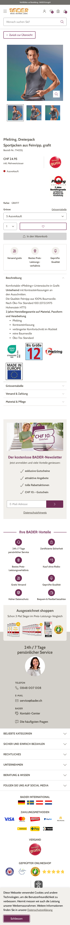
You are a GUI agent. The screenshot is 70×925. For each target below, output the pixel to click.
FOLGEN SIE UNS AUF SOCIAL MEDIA (25, 785)
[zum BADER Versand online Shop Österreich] (39, 802)
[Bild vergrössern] (56, 94)
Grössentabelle (59, 209)
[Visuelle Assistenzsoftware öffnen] (37, 884)
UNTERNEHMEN (13, 764)
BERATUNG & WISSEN (16, 775)
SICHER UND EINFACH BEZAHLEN (24, 744)
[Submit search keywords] (62, 22)
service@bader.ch (31, 701)
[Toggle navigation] (5, 11)
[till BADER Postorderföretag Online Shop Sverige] (30, 802)
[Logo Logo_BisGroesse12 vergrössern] (33, 351)
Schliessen (17, 918)
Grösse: (7, 209)
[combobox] (35, 22)
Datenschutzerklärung (39, 910)
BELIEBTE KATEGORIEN (17, 733)
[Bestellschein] (58, 11)
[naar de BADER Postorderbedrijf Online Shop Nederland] (48, 802)
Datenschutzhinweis (35, 512)
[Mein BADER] (44, 11)
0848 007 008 (30, 688)
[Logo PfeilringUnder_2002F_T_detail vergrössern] (58, 186)
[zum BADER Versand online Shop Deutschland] (21, 802)
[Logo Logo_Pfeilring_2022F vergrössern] (53, 352)
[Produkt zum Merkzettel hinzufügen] (43, 226)
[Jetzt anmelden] (54, 504)
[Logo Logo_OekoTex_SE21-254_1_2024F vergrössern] (14, 351)
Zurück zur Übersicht (20, 35)
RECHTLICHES (12, 754)
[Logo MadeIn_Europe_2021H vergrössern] (14, 371)
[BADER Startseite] (19, 11)
